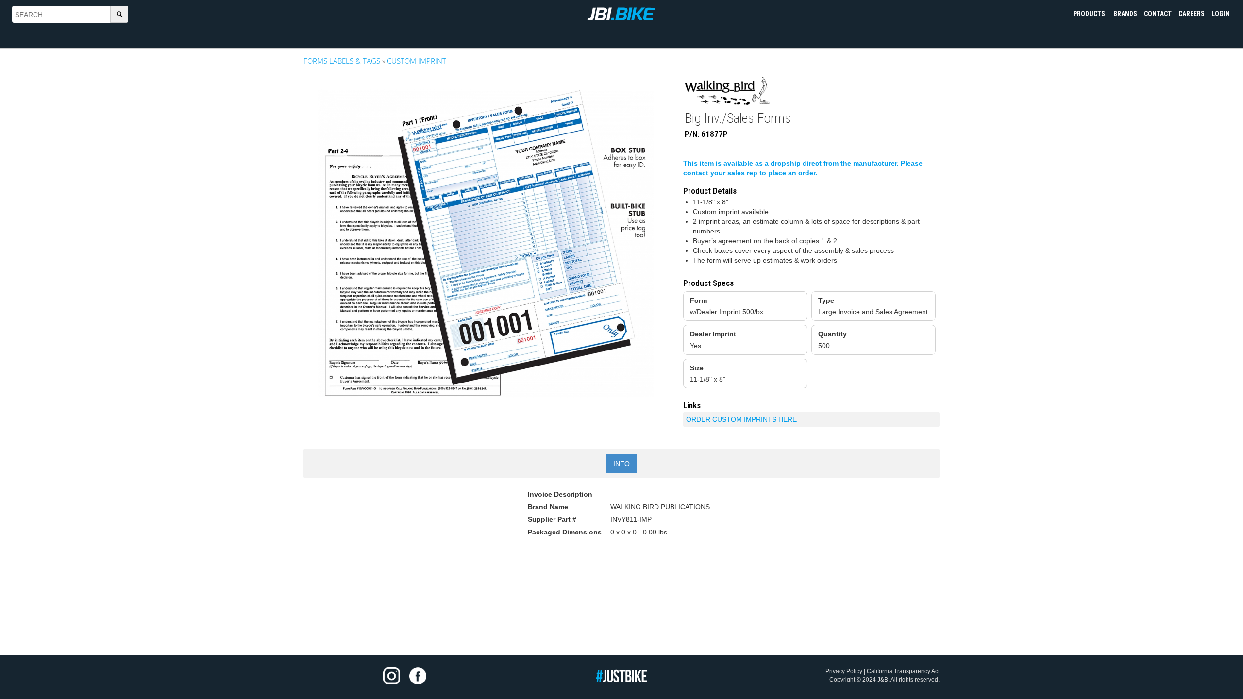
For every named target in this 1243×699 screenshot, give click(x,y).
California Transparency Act (903, 671)
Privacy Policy (843, 671)
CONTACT (1158, 13)
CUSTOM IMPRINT (416, 61)
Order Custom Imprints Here (741, 419)
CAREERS (1191, 13)
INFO (621, 463)
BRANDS (1125, 13)
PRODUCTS (1090, 13)
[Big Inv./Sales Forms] (486, 244)
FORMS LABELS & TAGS (341, 61)
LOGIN (1220, 13)
